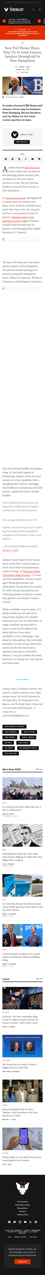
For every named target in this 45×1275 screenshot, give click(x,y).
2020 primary (10, 737)
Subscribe (22, 1261)
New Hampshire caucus (28, 748)
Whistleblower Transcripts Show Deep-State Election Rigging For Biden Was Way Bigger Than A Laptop (22, 857)
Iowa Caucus (23, 743)
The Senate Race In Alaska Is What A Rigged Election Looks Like (19, 1066)
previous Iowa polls (15, 197)
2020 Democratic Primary (14, 727)
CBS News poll (31, 167)
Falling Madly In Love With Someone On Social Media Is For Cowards (21, 1159)
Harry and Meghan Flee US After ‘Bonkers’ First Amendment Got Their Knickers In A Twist (20, 1112)
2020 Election (29, 732)
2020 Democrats (11, 732)
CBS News (8, 743)
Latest (5, 979)
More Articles (21, 142)
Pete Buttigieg (11, 753)
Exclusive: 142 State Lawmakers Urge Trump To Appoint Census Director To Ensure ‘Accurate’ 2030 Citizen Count (20, 1019)
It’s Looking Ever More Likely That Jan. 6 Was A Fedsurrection (21, 808)
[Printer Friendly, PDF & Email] (39, 159)
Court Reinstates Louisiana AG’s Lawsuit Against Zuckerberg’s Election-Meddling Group (21, 957)
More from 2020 (11, 769)
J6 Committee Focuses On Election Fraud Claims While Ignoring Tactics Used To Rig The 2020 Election (22, 906)
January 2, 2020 (10, 550)
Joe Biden (8, 748)
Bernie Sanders (28, 737)
